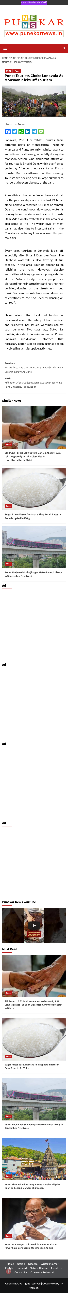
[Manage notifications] (8, 1271)
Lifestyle (8, 1268)
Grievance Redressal (42, 1272)
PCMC (8, 71)
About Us (56, 1268)
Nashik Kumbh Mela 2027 (34, 2)
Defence (32, 1263)
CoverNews (49, 1283)
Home (10, 1263)
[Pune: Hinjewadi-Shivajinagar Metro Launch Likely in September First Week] (34, 547)
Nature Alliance (39, 1268)
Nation (21, 1263)
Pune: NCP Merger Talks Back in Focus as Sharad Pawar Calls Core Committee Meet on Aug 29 (31, 1246)
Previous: (34, 367)
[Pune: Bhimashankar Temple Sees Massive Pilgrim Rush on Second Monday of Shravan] (34, 1159)
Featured (22, 1268)
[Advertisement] (34, 625)
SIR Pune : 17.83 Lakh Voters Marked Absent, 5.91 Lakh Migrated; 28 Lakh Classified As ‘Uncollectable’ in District (33, 456)
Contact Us (21, 1272)
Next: (33, 383)
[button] (5, 48)
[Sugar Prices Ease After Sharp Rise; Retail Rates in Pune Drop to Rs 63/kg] (34, 489)
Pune (17, 71)
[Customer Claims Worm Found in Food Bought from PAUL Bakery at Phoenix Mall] (34, 925)
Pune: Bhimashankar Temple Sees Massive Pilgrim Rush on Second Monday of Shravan (32, 1186)
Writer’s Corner (49, 1263)
